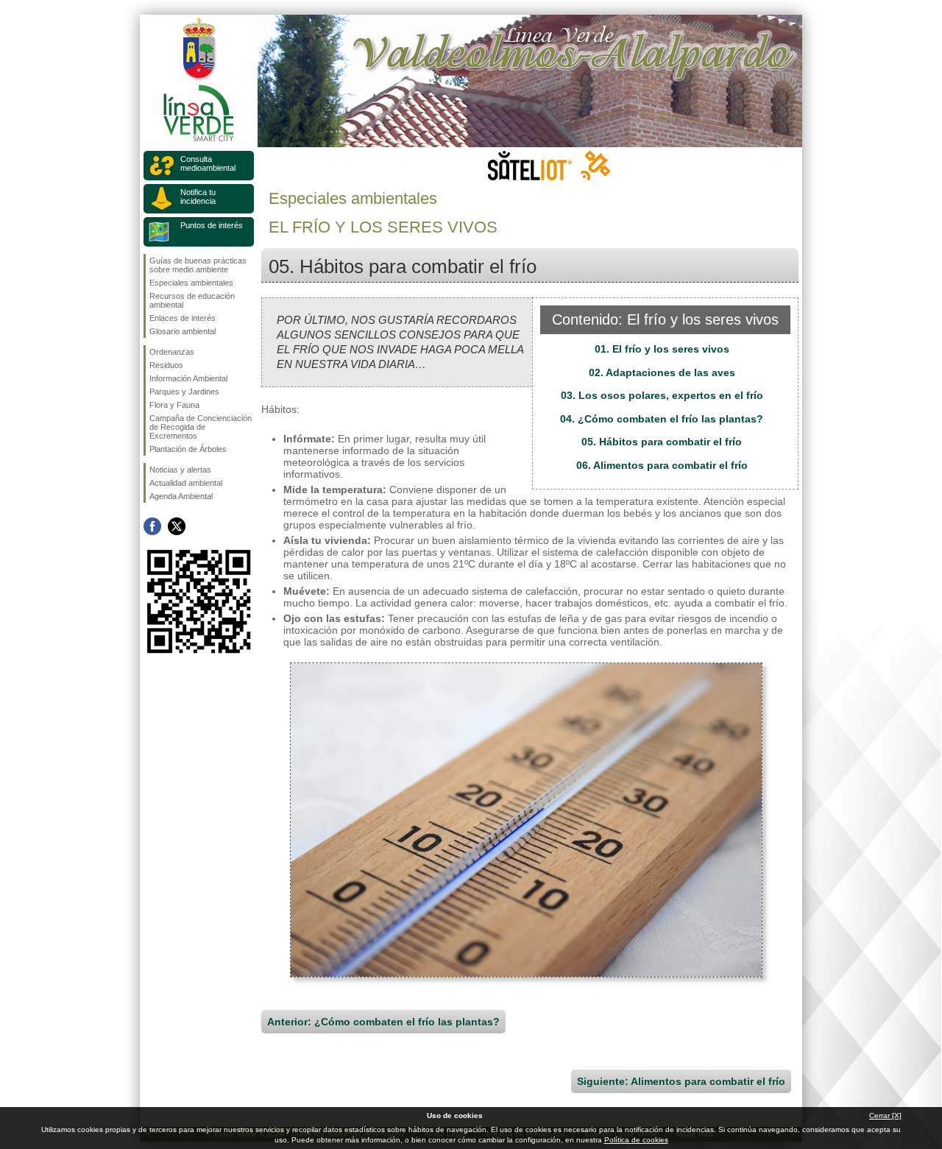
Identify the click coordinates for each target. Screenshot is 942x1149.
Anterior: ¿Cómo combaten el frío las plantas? (383, 1022)
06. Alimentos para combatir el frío (662, 465)
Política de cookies (636, 1140)
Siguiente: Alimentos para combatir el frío (681, 1081)
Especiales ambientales (191, 282)
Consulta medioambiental (208, 163)
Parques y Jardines (184, 391)
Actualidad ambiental (185, 482)
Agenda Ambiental (181, 496)
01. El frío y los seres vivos (662, 349)
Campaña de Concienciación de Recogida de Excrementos (200, 427)
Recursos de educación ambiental (192, 300)
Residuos (166, 365)
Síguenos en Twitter (176, 526)
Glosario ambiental (182, 331)
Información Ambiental (188, 378)
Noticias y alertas (180, 469)
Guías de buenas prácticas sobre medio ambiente (198, 265)
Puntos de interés (211, 225)
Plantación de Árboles (188, 449)
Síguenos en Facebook (152, 526)
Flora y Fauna (174, 404)
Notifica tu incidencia (198, 196)
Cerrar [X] (885, 1115)
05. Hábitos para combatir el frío (661, 442)
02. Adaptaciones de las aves (662, 372)
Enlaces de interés (182, 318)
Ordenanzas (171, 351)
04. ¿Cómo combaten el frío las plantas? (661, 419)
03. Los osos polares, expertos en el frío (662, 395)
